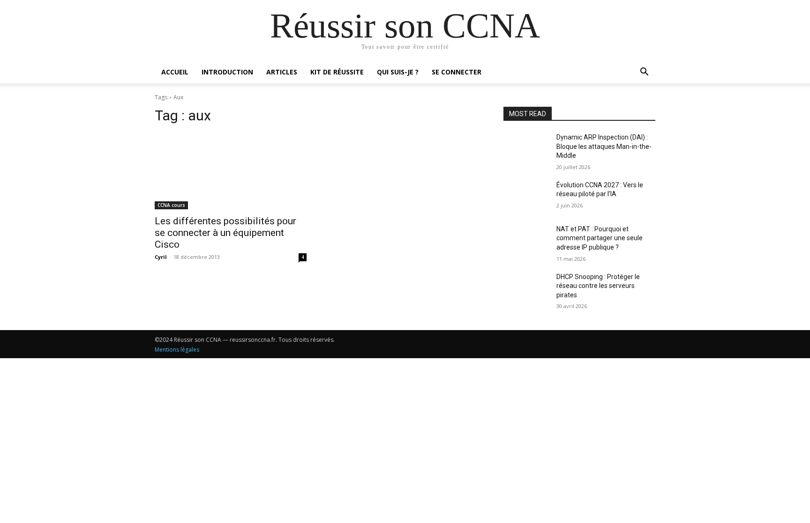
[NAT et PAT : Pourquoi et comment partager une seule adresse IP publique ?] (526, 241)
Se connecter (456, 71)
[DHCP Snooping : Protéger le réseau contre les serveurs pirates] (526, 288)
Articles (281, 71)
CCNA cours (171, 205)
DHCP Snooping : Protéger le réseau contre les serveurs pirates (598, 286)
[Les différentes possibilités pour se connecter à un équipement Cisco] (231, 171)
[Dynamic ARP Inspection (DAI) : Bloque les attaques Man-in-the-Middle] (526, 149)
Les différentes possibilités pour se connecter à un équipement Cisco (225, 232)
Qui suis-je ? (398, 71)
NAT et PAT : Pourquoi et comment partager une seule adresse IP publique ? (599, 238)
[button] (644, 72)
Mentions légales (177, 350)
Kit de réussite (337, 71)
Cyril (161, 256)
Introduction (227, 71)
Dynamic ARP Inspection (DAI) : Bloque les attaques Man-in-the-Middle (604, 146)
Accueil (174, 71)
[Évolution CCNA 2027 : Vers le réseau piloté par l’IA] (526, 197)
